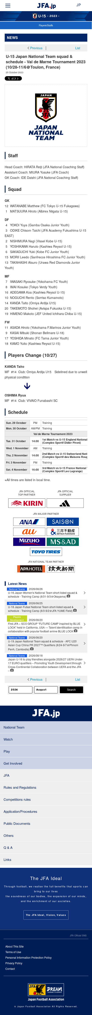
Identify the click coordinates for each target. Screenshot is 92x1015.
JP (78, 5)
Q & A (8, 847)
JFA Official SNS (78, 935)
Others (9, 835)
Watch (8, 739)
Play (7, 751)
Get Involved (13, 763)
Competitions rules (17, 799)
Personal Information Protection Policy (28, 957)
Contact (10, 968)
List (77, 48)
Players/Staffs (46, 25)
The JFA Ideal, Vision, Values (46, 915)
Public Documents (17, 823)
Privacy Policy (13, 963)
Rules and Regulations (20, 787)
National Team (14, 727)
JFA (6, 775)
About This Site (14, 946)
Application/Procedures (20, 811)
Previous (36, 48)
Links (7, 859)
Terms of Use (13, 952)
